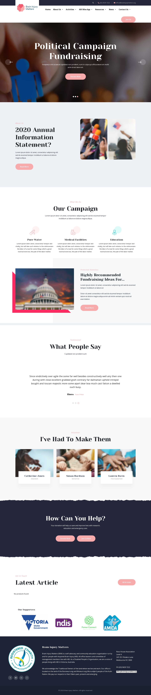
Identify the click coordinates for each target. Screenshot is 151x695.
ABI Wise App (84, 9)
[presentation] (8, 62)
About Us (57, 9)
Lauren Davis (117, 476)
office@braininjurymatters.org (126, 3)
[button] (73, 96)
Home (48, 9)
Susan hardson (75, 476)
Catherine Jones (34, 476)
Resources (99, 9)
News (111, 9)
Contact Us (123, 9)
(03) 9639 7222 (105, 3)
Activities (70, 9)
